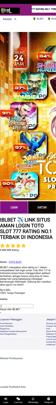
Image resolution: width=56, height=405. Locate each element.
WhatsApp (33, 402)
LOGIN (14, 207)
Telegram (48, 402)
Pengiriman (5, 329)
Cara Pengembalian (8, 334)
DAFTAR (42, 207)
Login (5, 402)
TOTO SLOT (15, 262)
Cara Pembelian (7, 326)
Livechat (18, 402)
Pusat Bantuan (6, 323)
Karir (48, 329)
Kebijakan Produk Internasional (13, 331)
